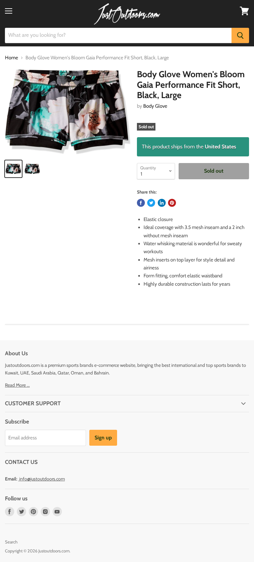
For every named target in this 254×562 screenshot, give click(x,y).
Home (11, 58)
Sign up (103, 437)
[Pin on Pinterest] (172, 203)
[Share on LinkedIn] (162, 203)
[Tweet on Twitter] (151, 203)
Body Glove (155, 106)
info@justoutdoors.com (42, 479)
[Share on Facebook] (141, 203)
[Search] (240, 35)
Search (11, 541)
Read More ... (17, 385)
